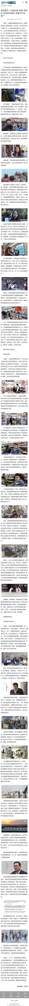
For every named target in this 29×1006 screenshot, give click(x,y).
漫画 (11, 996)
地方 (25, 996)
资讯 (18, 993)
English (16, 1000)
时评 (11, 993)
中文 (12, 1000)
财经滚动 (10, 5)
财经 (25, 993)
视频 (18, 996)
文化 (3, 996)
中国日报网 (3, 5)
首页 (3, 993)
